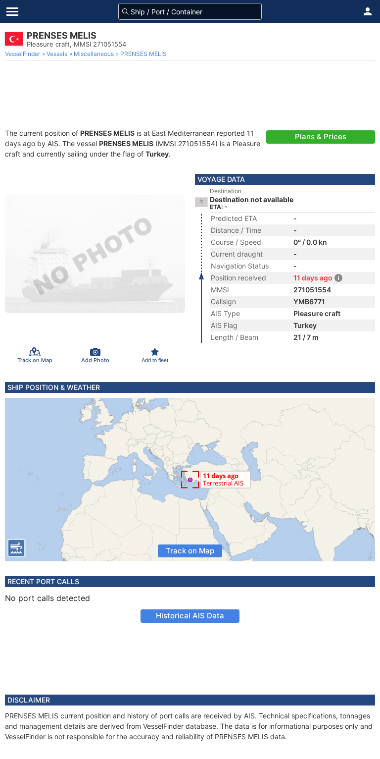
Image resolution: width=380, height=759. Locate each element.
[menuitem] (23, 54)
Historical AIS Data (190, 615)
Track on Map (190, 550)
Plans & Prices (320, 136)
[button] (367, 11)
